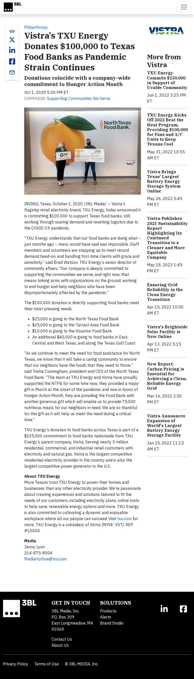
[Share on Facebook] (12, 62)
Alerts (105, 616)
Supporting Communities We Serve (78, 98)
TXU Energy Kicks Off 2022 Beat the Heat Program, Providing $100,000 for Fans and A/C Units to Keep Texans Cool (167, 129)
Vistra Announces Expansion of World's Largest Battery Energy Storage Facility (166, 425)
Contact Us (62, 639)
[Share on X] (12, 40)
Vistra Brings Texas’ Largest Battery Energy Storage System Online (164, 181)
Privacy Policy (15, 663)
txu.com (124, 518)
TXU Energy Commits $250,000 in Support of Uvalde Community (167, 80)
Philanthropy (36, 27)
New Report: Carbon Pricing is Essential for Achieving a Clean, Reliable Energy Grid (167, 376)
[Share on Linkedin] (12, 50)
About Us (60, 645)
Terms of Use (46, 663)
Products (108, 610)
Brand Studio (112, 623)
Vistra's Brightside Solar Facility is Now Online (167, 331)
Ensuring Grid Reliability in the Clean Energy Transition (165, 292)
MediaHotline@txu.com (45, 558)
